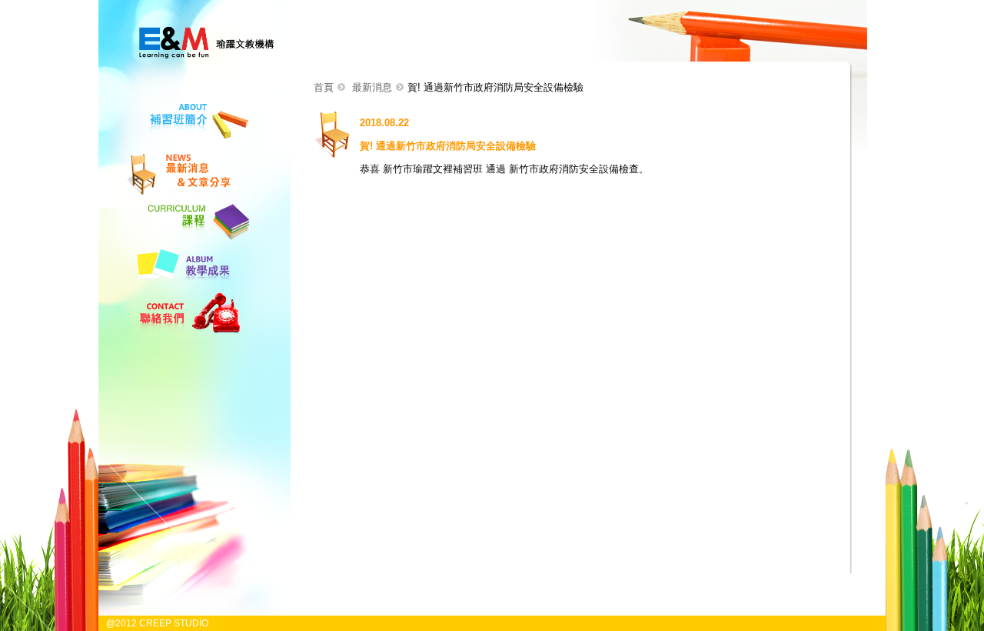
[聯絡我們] (187, 333)
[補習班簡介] (187, 144)
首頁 (324, 87)
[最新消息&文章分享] (187, 196)
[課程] (187, 239)
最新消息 (372, 87)
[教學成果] (187, 286)
